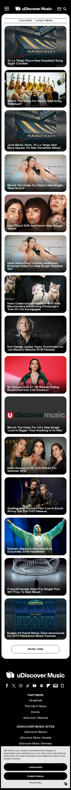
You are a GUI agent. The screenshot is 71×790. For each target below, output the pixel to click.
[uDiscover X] (13, 686)
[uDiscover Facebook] (6, 686)
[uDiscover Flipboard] (48, 686)
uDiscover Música (35, 731)
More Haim (35, 649)
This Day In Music (35, 706)
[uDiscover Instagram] (20, 686)
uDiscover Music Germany (35, 743)
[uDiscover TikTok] (27, 686)
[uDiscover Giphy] (62, 686)
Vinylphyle (35, 700)
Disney (35, 712)
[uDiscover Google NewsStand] (55, 686)
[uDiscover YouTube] (34, 686)
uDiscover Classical (35, 717)
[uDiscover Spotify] (41, 686)
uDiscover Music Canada (35, 737)
